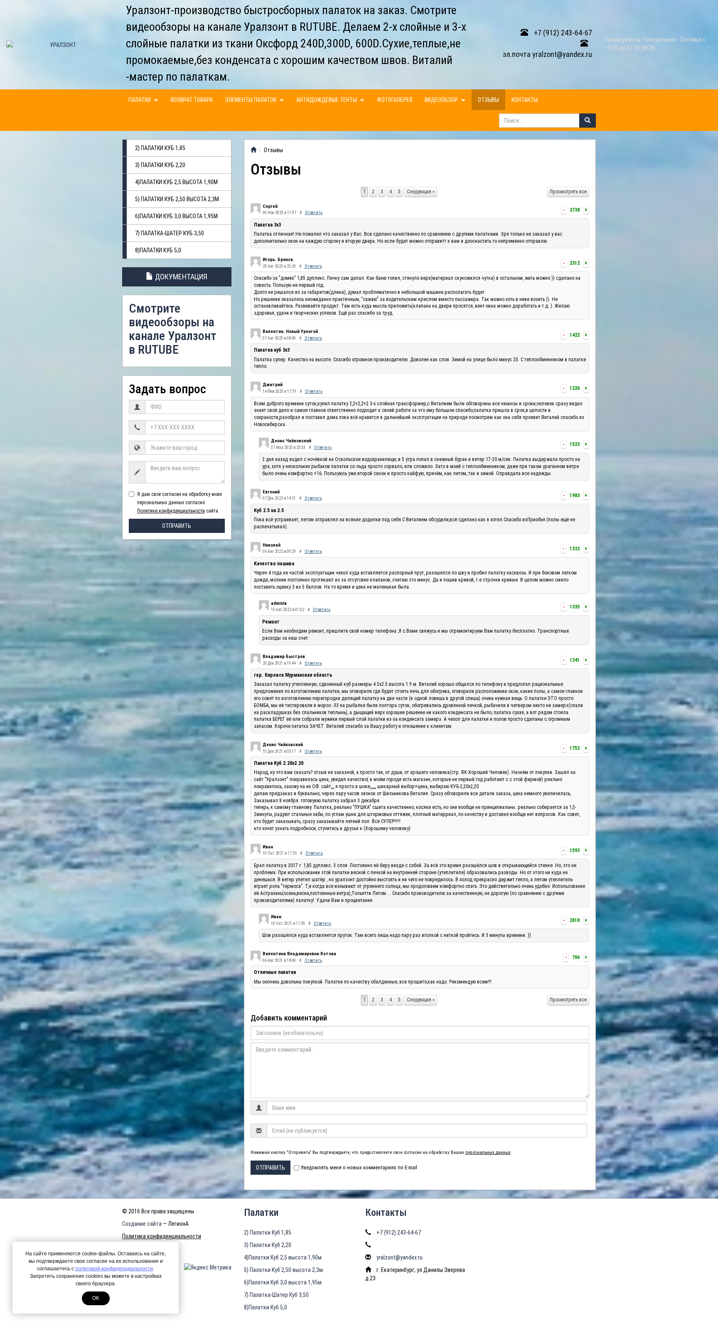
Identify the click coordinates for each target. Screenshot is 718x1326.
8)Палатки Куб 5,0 (158, 250)
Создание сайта (142, 1223)
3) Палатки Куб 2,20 (160, 165)
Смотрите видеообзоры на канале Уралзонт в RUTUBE (172, 329)
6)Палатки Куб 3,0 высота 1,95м (176, 216)
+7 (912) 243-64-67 (562, 32)
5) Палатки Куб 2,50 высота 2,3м (177, 199)
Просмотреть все (568, 192)
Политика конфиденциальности (161, 1236)
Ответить (313, 212)
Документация (180, 276)
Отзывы (488, 99)
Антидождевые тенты (327, 99)
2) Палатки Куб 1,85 (160, 148)
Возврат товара (192, 99)
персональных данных (488, 1152)
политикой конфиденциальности (114, 1269)
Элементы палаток (251, 99)
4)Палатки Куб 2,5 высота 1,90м (176, 182)
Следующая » (421, 192)
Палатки (140, 99)
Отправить (176, 526)
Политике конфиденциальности (171, 511)
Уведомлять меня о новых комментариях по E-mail (358, 1167)
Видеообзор (442, 99)
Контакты (524, 99)
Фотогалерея (394, 99)
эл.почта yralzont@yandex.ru (547, 54)
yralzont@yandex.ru (399, 1257)
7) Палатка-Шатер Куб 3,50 (169, 233)
